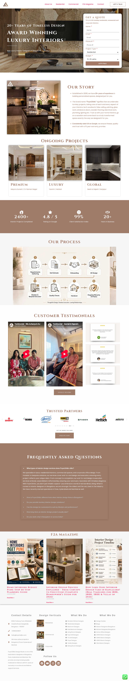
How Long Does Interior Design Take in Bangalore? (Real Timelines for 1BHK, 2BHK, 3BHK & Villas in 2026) (103, 592)
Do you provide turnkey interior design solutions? (46, 502)
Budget (89, 56)
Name (88, 26)
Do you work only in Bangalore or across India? (45, 517)
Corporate (48, 646)
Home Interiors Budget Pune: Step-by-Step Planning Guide (22, 589)
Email (88, 34)
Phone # (89, 41)
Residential (60, 4)
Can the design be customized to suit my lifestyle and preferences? (52, 507)
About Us (48, 4)
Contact (100, 4)
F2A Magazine (87, 4)
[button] (2, 419)
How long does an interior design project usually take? (47, 512)
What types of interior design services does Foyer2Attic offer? (50, 468)
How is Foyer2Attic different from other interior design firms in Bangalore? (55, 497)
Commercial (73, 4)
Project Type (91, 49)
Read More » (10, 597)
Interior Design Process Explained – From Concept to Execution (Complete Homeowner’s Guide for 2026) (63, 592)
